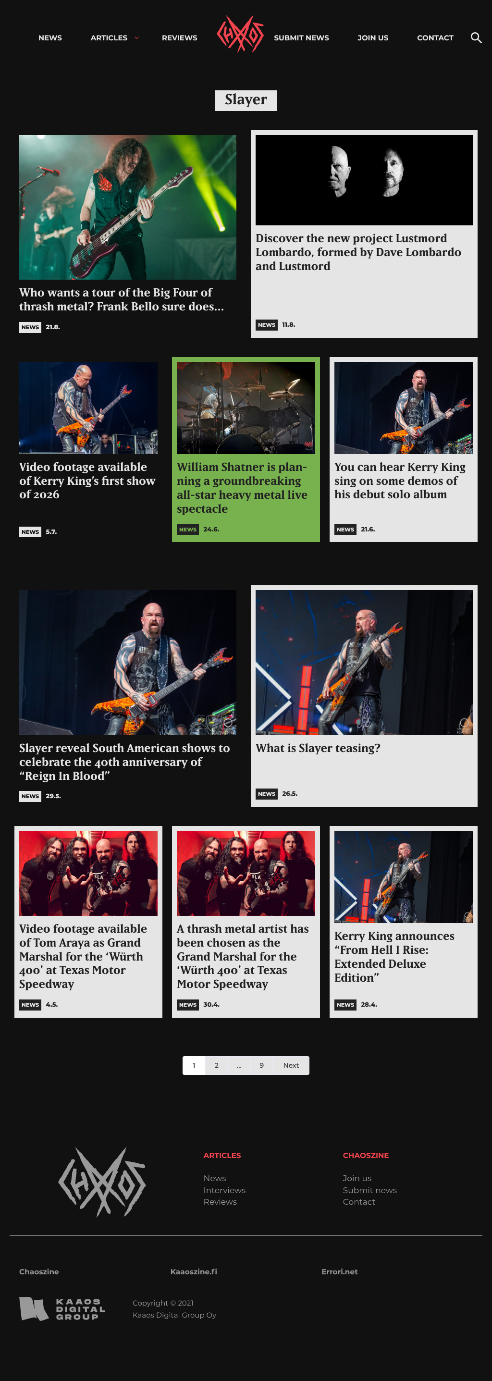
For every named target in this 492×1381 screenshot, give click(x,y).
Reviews (220, 1202)
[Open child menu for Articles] (137, 38)
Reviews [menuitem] (179, 37)
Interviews (225, 1191)
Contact (359, 1202)
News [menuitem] (50, 37)
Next (291, 1065)
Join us (357, 1179)
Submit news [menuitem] (301, 37)
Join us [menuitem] (373, 37)
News (215, 1179)
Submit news (370, 1191)
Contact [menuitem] (435, 37)
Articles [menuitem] (109, 37)
